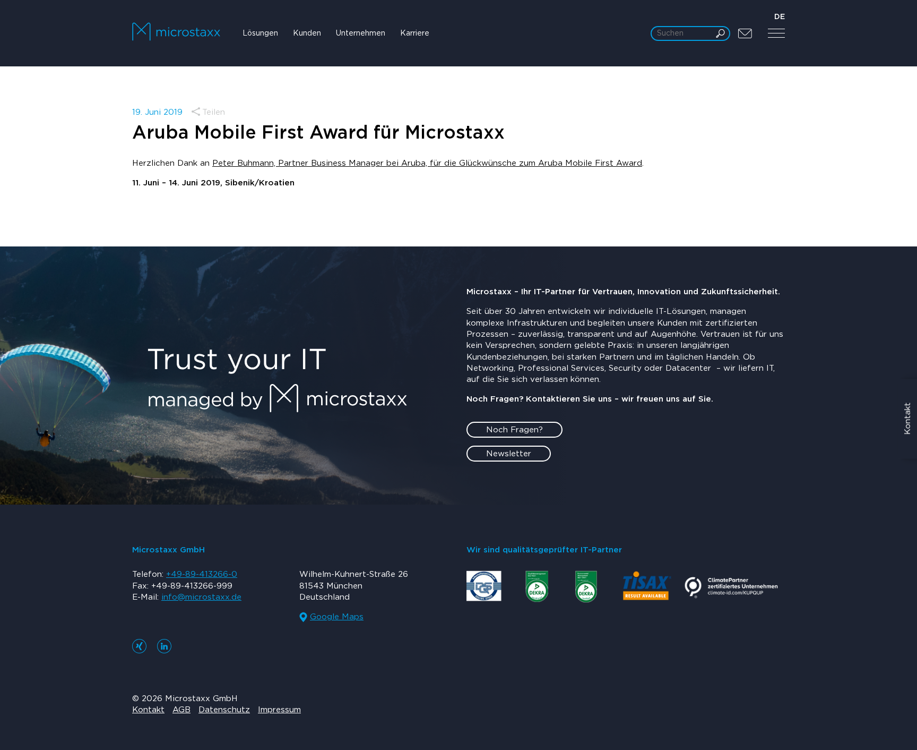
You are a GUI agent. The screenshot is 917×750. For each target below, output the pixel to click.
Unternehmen (360, 33)
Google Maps (337, 617)
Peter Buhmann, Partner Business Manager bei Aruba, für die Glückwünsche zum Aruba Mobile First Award (427, 163)
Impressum (279, 710)
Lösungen (260, 33)
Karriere (414, 33)
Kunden (307, 33)
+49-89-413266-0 (201, 574)
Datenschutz (224, 710)
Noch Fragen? (514, 430)
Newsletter (508, 454)
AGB (181, 710)
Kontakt (148, 710)
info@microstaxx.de (201, 597)
